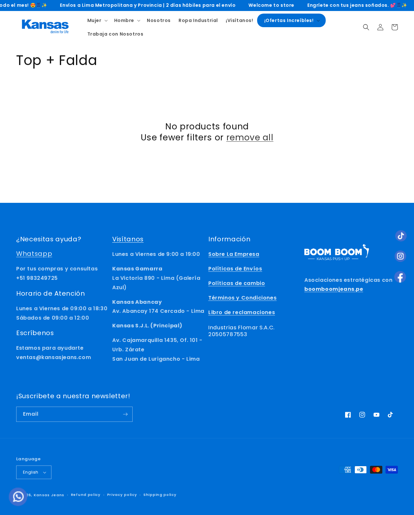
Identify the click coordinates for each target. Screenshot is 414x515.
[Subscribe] (125, 414)
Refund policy (86, 494)
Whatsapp (34, 253)
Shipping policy (160, 494)
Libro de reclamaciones (241, 312)
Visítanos (128, 239)
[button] (96, 20)
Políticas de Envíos (235, 268)
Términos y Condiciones (242, 297)
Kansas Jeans (49, 495)
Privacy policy (122, 494)
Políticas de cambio (236, 283)
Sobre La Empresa (233, 254)
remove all (250, 137)
